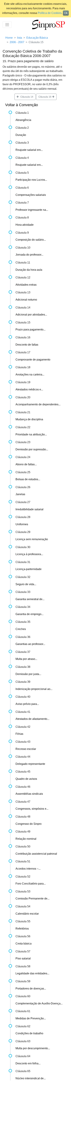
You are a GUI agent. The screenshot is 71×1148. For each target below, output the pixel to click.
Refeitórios (22, 928)
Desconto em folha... (28, 1063)
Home (9, 37)
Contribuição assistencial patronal (36, 853)
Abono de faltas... (26, 464)
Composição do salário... (31, 239)
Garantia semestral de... (30, 599)
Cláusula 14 (26, 96)
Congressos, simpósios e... (32, 808)
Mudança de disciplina (29, 419)
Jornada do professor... (29, 254)
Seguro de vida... (26, 584)
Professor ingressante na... (32, 209)
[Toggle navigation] (7, 24)
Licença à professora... (29, 554)
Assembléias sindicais (29, 793)
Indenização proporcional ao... (34, 689)
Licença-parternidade (29, 569)
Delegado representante (30, 763)
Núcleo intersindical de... (31, 1078)
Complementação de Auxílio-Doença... (39, 1003)
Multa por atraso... (26, 658)
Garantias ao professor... (30, 644)
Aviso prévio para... (27, 703)
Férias (19, 733)
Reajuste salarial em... (29, 149)
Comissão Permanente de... (32, 898)
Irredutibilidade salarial (29, 509)
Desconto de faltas (27, 344)
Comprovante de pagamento (33, 359)
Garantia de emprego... (29, 614)
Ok (66, 13)
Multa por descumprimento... (33, 1048)
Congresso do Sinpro (29, 823)
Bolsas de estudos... (28, 479)
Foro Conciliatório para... (31, 883)
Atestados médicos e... (29, 389)
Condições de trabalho (29, 1033)
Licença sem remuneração (32, 539)
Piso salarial (23, 958)
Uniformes (22, 524)
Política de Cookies (50, 13)
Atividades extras (26, 284)
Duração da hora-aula (29, 269)
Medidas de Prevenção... (31, 1018)
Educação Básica (37, 37)
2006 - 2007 (17, 42)
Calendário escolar (27, 913)
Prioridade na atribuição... (31, 434)
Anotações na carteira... (30, 374)
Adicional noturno (26, 299)
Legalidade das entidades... (32, 973)
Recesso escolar (26, 748)
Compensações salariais (31, 194)
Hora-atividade (25, 224)
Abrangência (23, 120)
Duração (21, 134)
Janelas (20, 494)
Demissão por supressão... (32, 449)
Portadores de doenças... (31, 988)
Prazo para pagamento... (30, 329)
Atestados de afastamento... (32, 718)
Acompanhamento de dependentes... (38, 404)
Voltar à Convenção (21, 105)
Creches (21, 629)
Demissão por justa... (28, 674)
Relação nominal (26, 838)
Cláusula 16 (45, 96)
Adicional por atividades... (31, 314)
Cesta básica (24, 943)
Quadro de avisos (26, 778)
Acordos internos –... (28, 868)
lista (19, 37)
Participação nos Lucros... (31, 179)
